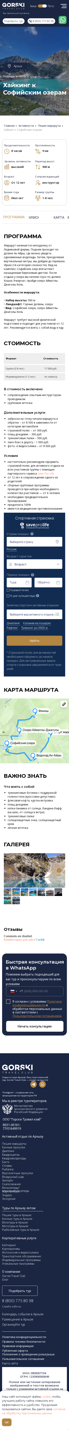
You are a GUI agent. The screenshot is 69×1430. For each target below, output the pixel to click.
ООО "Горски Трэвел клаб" (22, 1119)
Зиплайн (7, 1180)
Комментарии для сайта (24, 939)
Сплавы (7, 1165)
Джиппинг (8, 1151)
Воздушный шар (13, 1177)
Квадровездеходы (14, 1158)
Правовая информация (18, 1346)
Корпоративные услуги (19, 1238)
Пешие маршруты (49, 125)
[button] (20, 1291)
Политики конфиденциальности (37, 1003)
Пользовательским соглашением (36, 1016)
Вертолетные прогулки (17, 1173)
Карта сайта (10, 1363)
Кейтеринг (9, 1245)
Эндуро (7, 1195)
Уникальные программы (18, 1263)
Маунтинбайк (11, 1191)
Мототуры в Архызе (15, 1226)
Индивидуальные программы (21, 1260)
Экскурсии (8, 1199)
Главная (9, 125)
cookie (46, 1396)
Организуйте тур (13, 1324)
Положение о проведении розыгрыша (28, 1354)
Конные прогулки (13, 1147)
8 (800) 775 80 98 (18, 1300)
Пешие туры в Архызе (16, 1215)
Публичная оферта (15, 1350)
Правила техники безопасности (23, 1341)
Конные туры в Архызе (17, 1219)
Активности (26, 125)
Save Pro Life (46, 473)
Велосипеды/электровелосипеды (15, 1189)
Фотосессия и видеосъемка (20, 1252)
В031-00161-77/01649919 (12, 1127)
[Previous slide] (10, 870)
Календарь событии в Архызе (23, 1314)
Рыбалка (7, 1169)
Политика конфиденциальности (24, 1337)
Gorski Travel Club (13, 1276)
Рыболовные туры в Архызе (20, 1230)
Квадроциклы (11, 1154)
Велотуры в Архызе (15, 1222)
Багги (5, 1162)
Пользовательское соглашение (23, 1359)
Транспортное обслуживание (21, 1256)
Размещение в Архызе (17, 1319)
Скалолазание (11, 1184)
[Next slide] (59, 870)
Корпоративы (11, 1249)
